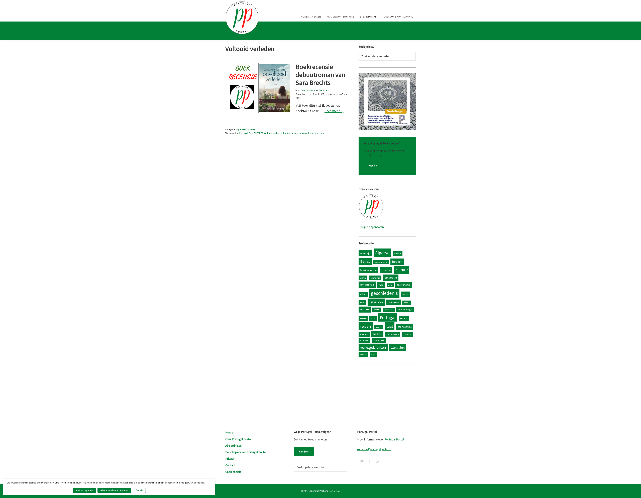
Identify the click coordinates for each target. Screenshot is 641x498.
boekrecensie (368, 270)
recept (403, 318)
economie (375, 278)
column (386, 270)
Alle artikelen (233, 445)
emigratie (391, 278)
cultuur (401, 269)
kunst (405, 294)
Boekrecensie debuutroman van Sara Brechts (320, 75)
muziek (364, 309)
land (362, 302)
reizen (365, 326)
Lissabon (376, 302)
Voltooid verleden (273, 133)
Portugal (243, 133)
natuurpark (388, 310)
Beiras (365, 261)
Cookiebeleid (233, 472)
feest (390, 285)
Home (229, 432)
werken (363, 354)
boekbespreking (381, 262)
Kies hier (373, 165)
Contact (230, 465)
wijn (373, 354)
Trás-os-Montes (393, 334)
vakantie (407, 334)
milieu (406, 303)
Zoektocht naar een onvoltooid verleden (303, 133)
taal (389, 326)
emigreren (367, 285)
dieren (363, 278)
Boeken (251, 129)
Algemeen (241, 129)
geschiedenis (384, 293)
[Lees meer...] (333, 111)
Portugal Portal (394, 439)
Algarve (382, 253)
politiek (363, 318)
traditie (377, 334)
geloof (363, 294)
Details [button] (139, 490)
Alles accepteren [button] (84, 490)
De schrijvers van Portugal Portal (245, 452)
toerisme (364, 334)
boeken (397, 262)
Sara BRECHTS (256, 133)
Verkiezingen (378, 340)
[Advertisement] (387, 393)
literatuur (393, 302)
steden (379, 327)
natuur (376, 310)
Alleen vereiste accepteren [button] (114, 490)
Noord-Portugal (405, 309)
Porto (373, 318)
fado (381, 284)
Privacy (229, 458)
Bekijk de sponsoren (371, 227)
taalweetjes (405, 327)
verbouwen (364, 340)
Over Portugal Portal (238, 439)
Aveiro (397, 253)
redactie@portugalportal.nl (374, 449)
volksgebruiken (373, 347)
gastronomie (403, 284)
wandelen (398, 347)
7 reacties (324, 90)
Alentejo (365, 253)
